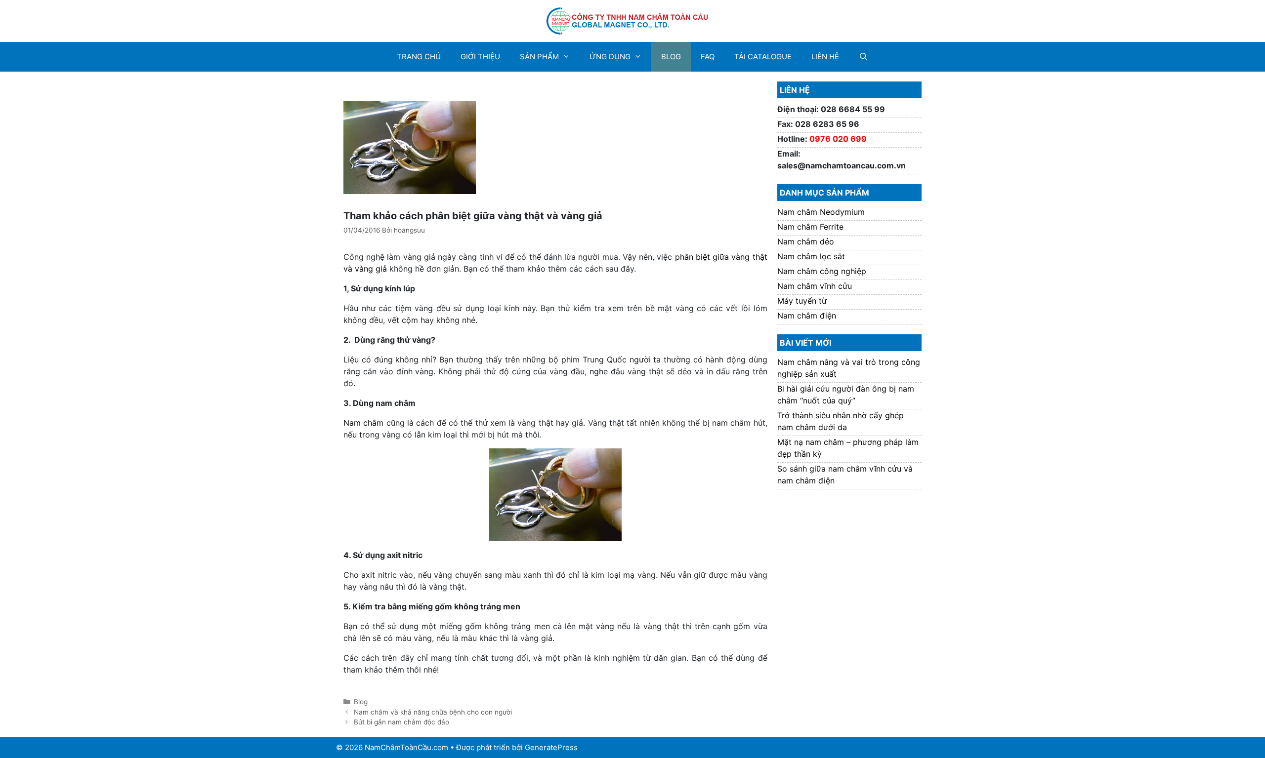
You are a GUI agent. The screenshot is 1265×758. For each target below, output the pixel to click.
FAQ (708, 56)
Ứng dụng (610, 56)
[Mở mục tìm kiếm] (863, 57)
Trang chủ (419, 56)
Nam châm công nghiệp (821, 271)
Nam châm (363, 423)
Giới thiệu (480, 56)
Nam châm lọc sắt (811, 256)
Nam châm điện (806, 315)
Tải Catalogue (763, 56)
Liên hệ (825, 56)
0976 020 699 (838, 139)
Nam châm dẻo (805, 241)
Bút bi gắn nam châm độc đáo (401, 722)
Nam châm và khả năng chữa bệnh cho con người (433, 712)
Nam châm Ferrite (810, 227)
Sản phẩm (539, 56)
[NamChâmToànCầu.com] (632, 20)
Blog (671, 56)
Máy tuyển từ (802, 301)
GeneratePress (551, 747)
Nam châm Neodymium (821, 212)
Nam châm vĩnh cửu (814, 286)
